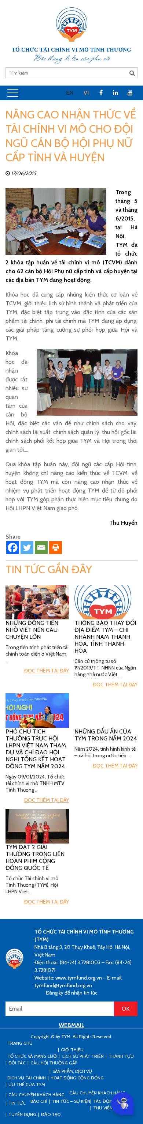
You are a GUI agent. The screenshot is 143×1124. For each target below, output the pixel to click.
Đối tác (17, 1062)
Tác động (104, 1101)
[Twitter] (27, 547)
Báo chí (38, 1101)
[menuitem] (69, 93)
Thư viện (103, 1107)
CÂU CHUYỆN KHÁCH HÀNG (36, 1094)
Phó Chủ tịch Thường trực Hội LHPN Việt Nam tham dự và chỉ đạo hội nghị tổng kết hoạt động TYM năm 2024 (36, 749)
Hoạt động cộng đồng (77, 1077)
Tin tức (17, 1103)
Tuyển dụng (22, 1114)
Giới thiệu (72, 1049)
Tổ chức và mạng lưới (32, 1056)
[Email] (41, 547)
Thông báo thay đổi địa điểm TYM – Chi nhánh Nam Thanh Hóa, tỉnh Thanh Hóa (105, 636)
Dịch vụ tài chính (26, 1077)
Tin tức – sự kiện (71, 1101)
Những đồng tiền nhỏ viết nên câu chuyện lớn (32, 629)
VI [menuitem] (86, 92)
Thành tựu (121, 1056)
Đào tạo (50, 1114)
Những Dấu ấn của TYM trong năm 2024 (105, 735)
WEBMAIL (71, 1025)
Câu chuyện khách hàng (97, 1092)
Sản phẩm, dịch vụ (72, 1071)
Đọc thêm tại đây (46, 670)
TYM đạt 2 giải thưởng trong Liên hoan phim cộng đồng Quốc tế (35, 857)
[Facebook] (12, 547)
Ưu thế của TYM (26, 1084)
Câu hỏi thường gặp (53, 1062)
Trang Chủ (20, 1043)
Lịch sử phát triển (83, 1056)
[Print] (55, 547)
